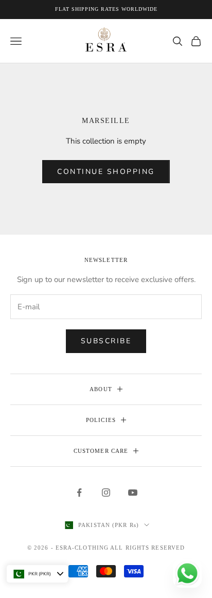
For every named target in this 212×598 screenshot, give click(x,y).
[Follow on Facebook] (79, 492)
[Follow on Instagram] (106, 492)
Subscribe (106, 341)
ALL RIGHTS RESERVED (147, 547)
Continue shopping (106, 172)
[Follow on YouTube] (133, 492)
